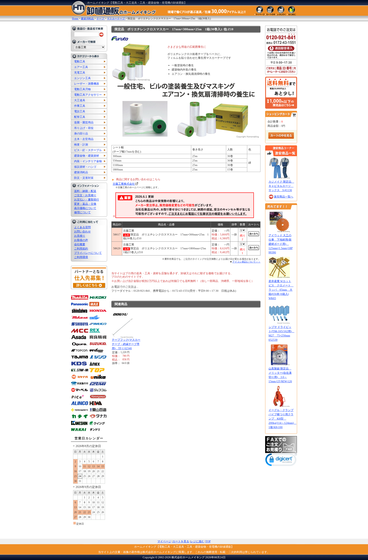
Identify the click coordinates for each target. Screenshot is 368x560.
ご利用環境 (81, 257)
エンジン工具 (82, 78)
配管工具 (79, 116)
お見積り (79, 235)
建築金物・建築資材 (86, 155)
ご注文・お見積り (85, 195)
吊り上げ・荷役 (83, 128)
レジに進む (197, 541)
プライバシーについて (88, 252)
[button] (281, 460)
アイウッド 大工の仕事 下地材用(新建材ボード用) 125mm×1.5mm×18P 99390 (281, 244)
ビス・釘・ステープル (88, 150)
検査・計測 (81, 144)
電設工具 (79, 111)
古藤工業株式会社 (124, 183)
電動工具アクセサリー (88, 94)
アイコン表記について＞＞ (246, 261)
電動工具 (79, 61)
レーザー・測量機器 (86, 83)
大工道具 (79, 100)
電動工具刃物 (82, 89)
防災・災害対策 (83, 177)
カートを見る (180, 541)
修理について (82, 212)
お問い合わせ (82, 231)
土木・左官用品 (83, 139)
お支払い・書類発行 (86, 199)
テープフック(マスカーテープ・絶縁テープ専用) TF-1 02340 (126, 344)
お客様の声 (81, 240)
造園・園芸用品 (83, 122)
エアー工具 (81, 67)
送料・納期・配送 (85, 191)
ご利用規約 (81, 248)
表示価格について (85, 208)
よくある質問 (82, 227)
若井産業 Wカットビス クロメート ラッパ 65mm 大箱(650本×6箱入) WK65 (281, 290)
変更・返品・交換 (85, 203)
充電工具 (79, 72)
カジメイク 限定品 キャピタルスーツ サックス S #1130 (281, 186)
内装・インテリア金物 (88, 161)
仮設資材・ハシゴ (85, 166)
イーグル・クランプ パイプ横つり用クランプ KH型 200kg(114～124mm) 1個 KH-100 (282, 418)
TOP (208, 541)
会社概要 (79, 244)
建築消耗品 (81, 172)
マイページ (164, 541)
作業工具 (79, 105)
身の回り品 (81, 133)
